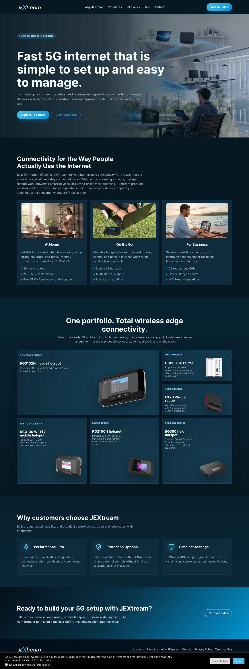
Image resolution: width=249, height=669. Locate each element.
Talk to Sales (219, 7)
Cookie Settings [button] (220, 661)
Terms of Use (223, 649)
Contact (159, 7)
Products (114, 7)
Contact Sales (218, 613)
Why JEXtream (94, 7)
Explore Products (33, 115)
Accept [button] (238, 661)
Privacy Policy (203, 649)
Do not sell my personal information (29, 664)
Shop (146, 7)
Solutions (132, 7)
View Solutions (66, 115)
